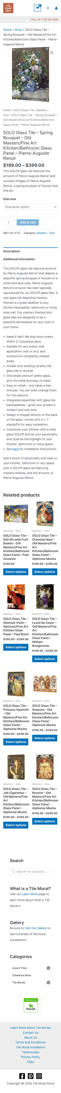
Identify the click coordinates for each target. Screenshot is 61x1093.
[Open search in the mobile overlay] (31, 871)
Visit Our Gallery (36, 928)
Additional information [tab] (19, 259)
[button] (52, 53)
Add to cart (28, 222)
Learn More (30, 894)
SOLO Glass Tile (23, 110)
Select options (16, 571)
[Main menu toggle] (48, 8)
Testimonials (30, 1052)
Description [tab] (11, 251)
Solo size (9, 199)
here (15, 449)
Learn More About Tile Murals (30, 1027)
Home (7, 29)
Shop (18, 29)
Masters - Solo (46, 233)
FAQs (30, 1062)
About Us (30, 1037)
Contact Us (30, 1032)
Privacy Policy (30, 1057)
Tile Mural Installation (30, 1047)
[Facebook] (22, 1076)
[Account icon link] (56, 8)
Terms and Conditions (30, 1042)
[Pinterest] (30, 1076)
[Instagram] (39, 1076)
